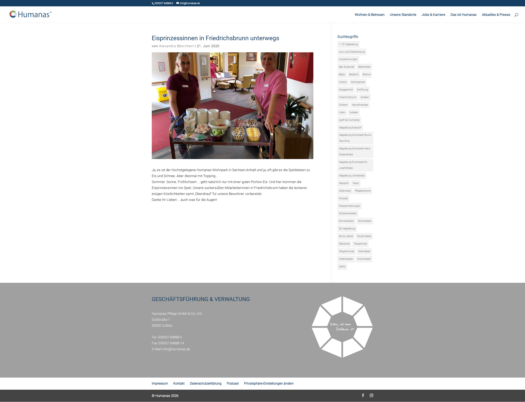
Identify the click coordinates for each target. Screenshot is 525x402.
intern (342, 112)
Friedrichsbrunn (347, 97)
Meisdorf (344, 183)
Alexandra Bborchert (176, 46)
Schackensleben (348, 213)
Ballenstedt (364, 66)
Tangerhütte (360, 243)
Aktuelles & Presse (496, 15)
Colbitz (343, 82)
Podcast (343, 198)
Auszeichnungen (348, 59)
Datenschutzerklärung (205, 383)
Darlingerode (358, 82)
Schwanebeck (346, 221)
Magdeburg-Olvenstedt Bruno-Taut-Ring (355, 138)
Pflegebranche (363, 190)
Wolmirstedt (364, 259)
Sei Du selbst (346, 236)
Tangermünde (346, 251)
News (356, 183)
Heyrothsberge (360, 104)
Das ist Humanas (464, 15)
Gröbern (343, 104)
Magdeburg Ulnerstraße (352, 175)
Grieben (365, 97)
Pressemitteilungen (349, 206)
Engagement (346, 89)
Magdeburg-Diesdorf (350, 127)
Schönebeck (364, 221)
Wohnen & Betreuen (370, 15)
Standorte (344, 243)
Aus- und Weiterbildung (352, 51)
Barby (342, 74)
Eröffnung (362, 89)
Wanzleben (364, 251)
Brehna (366, 74)
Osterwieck (345, 190)
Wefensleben (346, 259)
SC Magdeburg (347, 228)
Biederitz (354, 74)
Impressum (160, 383)
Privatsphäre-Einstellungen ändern (269, 383)
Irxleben (353, 112)
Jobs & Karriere (433, 15)
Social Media (364, 236)
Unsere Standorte (403, 15)
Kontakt (179, 383)
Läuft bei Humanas (349, 120)
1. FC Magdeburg (348, 44)
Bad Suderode (346, 66)
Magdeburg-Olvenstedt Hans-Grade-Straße (355, 151)
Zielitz (342, 266)
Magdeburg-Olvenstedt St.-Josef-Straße (353, 165)
